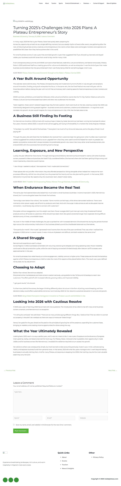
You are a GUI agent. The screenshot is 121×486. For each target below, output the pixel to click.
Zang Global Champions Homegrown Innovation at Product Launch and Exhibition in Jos (53, 296)
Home (41, 3)
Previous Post (9, 370)
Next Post (112, 370)
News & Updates (111, 3)
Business (86, 3)
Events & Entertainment (72, 3)
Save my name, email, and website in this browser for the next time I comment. (44, 425)
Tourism (53, 3)
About (47, 3)
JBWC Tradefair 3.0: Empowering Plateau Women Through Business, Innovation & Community (55, 182)
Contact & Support (98, 3)
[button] (80, 3)
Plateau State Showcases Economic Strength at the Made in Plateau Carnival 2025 (51, 73)
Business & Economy (20, 36)
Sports (61, 3)
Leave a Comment (48, 36)
